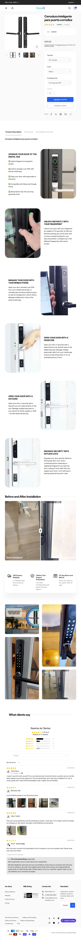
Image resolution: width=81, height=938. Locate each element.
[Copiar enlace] (71, 114)
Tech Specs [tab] (28, 132)
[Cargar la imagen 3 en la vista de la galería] (25, 55)
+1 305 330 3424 (50, 895)
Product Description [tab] (13, 132)
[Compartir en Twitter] (56, 114)
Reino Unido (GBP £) (11, 2)
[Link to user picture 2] (22, 803)
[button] (6, 8)
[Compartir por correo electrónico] (65, 114)
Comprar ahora (60, 106)
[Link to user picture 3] (32, 803)
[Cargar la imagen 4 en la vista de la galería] (32, 55)
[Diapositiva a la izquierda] (7, 55)
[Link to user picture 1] (11, 803)
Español (70, 2)
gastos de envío (61, 45)
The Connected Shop (60, 932)
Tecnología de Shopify (71, 932)
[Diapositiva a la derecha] (38, 55)
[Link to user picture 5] (54, 803)
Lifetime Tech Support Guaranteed (41, 577)
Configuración (52, 78)
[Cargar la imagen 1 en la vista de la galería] (12, 55)
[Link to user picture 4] (43, 803)
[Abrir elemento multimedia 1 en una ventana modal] (22, 32)
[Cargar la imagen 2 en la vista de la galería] (19, 55)
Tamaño (50, 55)
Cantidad (49, 88)
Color (49, 67)
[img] (11, 768)
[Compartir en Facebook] (51, 114)
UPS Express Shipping (17, 576)
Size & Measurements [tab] (44, 132)
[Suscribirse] (72, 905)
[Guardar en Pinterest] (61, 114)
